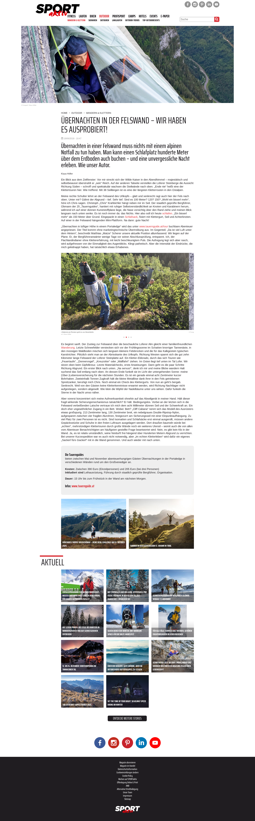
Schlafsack (131, 216)
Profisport (118, 16)
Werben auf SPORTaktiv (127, 779)
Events (154, 16)
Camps (132, 16)
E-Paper (165, 16)
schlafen (167, 213)
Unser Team (127, 792)
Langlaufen (117, 20)
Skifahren (92, 20)
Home (64, 113)
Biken (93, 16)
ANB (127, 786)
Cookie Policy (127, 776)
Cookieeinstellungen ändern (127, 772)
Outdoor (104, 16)
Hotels (142, 16)
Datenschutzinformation (127, 769)
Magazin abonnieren (127, 762)
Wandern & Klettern (76, 20)
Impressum (127, 795)
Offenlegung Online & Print (127, 782)
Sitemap (127, 799)
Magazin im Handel (127, 766)
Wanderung (68, 347)
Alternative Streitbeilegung (127, 789)
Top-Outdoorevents (151, 20)
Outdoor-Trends (132, 20)
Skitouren (104, 20)
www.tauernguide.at (83, 486)
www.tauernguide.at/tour (153, 226)
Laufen (83, 16)
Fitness (71, 16)
